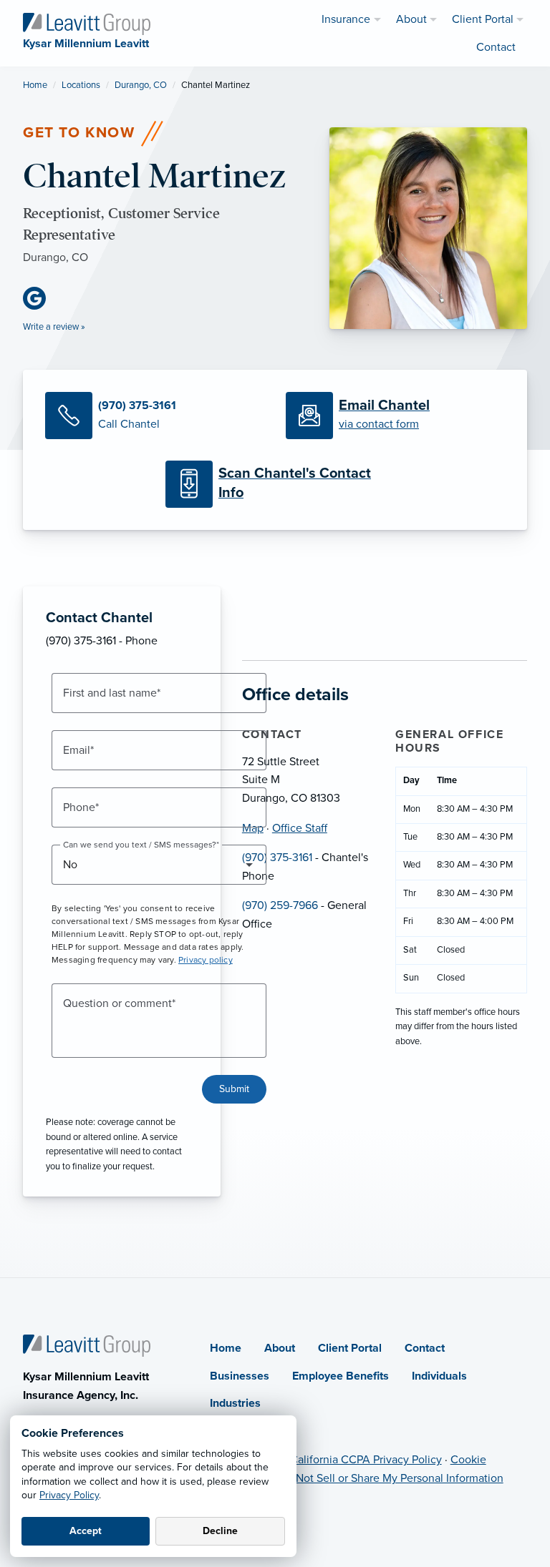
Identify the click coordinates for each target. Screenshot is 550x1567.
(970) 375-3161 (277, 857)
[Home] (86, 1345)
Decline (220, 1531)
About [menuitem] (411, 19)
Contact (425, 1348)
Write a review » (54, 327)
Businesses (239, 1376)
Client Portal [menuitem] (482, 19)
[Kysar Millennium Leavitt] (86, 23)
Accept (85, 1531)
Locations (81, 85)
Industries (235, 1403)
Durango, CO (141, 85)
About (279, 1348)
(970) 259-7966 (280, 905)
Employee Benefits (340, 1376)
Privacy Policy (69, 1495)
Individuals (439, 1376)
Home (35, 85)
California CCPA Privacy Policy (366, 1460)
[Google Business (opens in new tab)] (40, 298)
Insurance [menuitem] (346, 19)
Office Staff (299, 828)
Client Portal (350, 1348)
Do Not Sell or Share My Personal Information (391, 1478)
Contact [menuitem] (496, 47)
